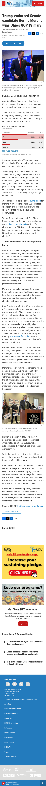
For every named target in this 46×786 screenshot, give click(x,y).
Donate (39, 3)
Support (7, 752)
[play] (3, 783)
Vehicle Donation (10, 757)
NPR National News (12, 511)
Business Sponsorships (12, 709)
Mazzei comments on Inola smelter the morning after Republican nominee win (22, 653)
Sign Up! (23, 623)
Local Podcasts (9, 733)
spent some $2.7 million (20, 336)
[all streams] (43, 783)
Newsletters (8, 737)
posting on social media (16, 224)
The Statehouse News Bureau (29, 506)
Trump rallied (35, 201)
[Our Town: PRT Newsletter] (23, 594)
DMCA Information (11, 723)
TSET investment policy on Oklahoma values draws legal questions (25, 643)
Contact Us (8, 718)
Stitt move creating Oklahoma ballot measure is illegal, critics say (25, 663)
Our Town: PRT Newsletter (23, 609)
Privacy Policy (9, 742)
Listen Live (8, 728)
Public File (7, 747)
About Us (7, 704)
